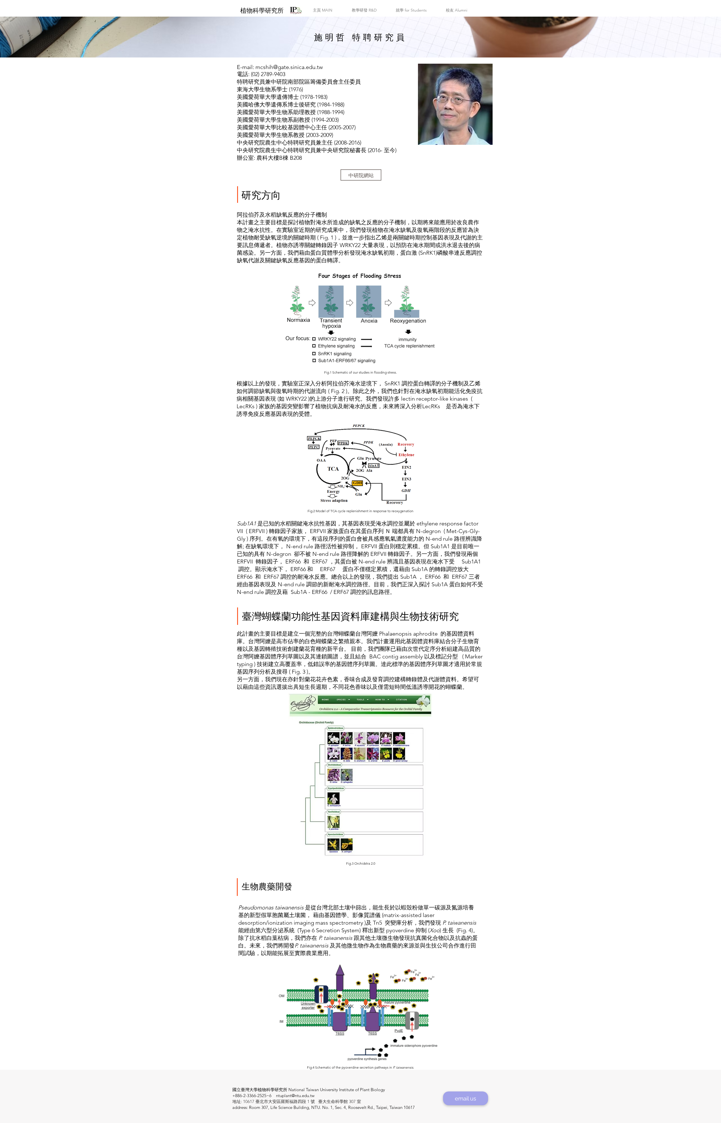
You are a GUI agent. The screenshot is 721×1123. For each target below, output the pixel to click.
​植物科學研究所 (262, 10)
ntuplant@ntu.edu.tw (295, 1095)
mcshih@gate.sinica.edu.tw (289, 67)
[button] (322, 10)
